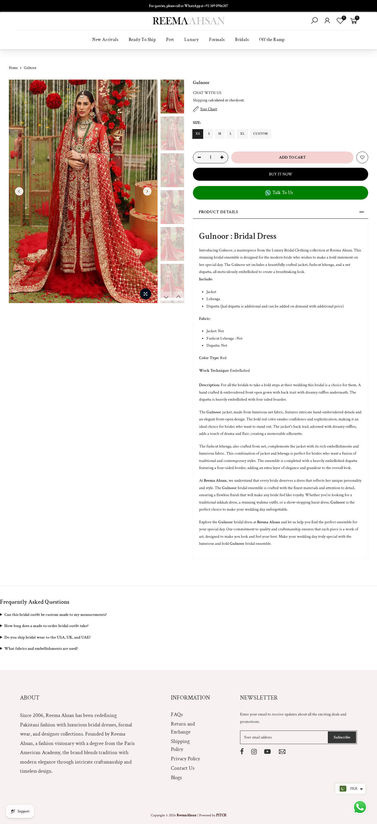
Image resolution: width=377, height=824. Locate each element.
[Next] (147, 191)
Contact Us (182, 768)
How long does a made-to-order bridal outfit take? (46, 626)
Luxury (191, 39)
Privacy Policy (185, 758)
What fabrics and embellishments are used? (41, 648)
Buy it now (280, 174)
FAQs (177, 714)
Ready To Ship (142, 39)
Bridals (242, 39)
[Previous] (19, 191)
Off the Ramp (272, 39)
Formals (217, 39)
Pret (170, 39)
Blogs (176, 777)
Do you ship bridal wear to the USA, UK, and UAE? (47, 637)
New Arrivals (105, 39)
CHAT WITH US (207, 93)
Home (13, 67)
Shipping (200, 100)
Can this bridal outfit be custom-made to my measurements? (55, 614)
